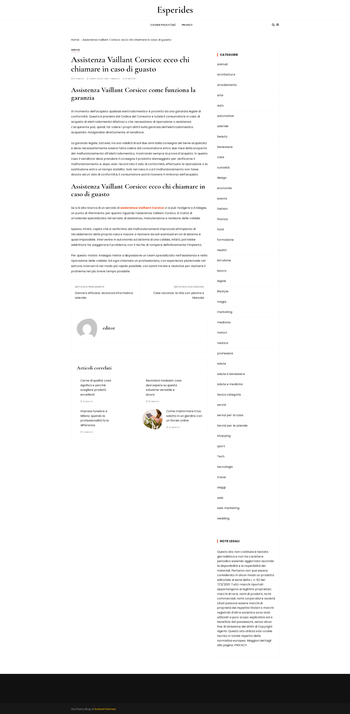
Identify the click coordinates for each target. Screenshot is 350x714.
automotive (225, 116)
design (222, 178)
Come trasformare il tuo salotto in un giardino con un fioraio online (184, 416)
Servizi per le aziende (232, 425)
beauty (222, 136)
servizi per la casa (230, 415)
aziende (222, 126)
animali (222, 64)
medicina (223, 322)
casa (220, 157)
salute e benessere (231, 374)
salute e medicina (230, 384)
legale (221, 281)
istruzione (224, 260)
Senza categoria (229, 394)
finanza (222, 219)
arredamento (227, 85)
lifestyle (222, 291)
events (222, 198)
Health (222, 250)
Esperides (175, 10)
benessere (225, 147)
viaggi (221, 487)
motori (222, 332)
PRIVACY (240, 645)
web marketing (228, 508)
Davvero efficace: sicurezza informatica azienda (104, 295)
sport (221, 446)
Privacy (187, 25)
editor (132, 79)
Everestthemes (105, 709)
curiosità (223, 167)
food (220, 229)
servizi (75, 49)
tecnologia (225, 467)
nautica (222, 343)
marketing (224, 312)
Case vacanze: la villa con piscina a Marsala (178, 295)
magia (221, 302)
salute (221, 363)
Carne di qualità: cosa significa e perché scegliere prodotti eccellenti (95, 387)
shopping (224, 436)
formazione (225, 240)
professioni (225, 353)
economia (224, 188)
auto (220, 105)
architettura (226, 74)
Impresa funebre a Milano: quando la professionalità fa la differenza (94, 418)
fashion (222, 209)
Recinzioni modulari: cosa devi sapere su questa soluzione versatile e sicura (163, 387)
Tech (221, 456)
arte (220, 95)
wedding (223, 518)
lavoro (221, 271)
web (220, 498)
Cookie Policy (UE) (163, 25)
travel (221, 477)
